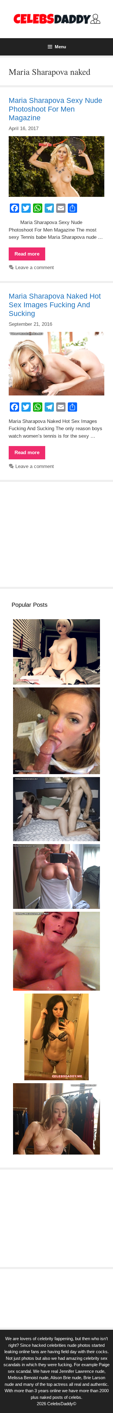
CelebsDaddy (60, 1403)
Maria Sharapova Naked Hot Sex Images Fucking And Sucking (55, 304)
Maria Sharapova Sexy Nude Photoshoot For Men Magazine (55, 109)
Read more (29, 256)
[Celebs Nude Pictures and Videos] (56, 18)
